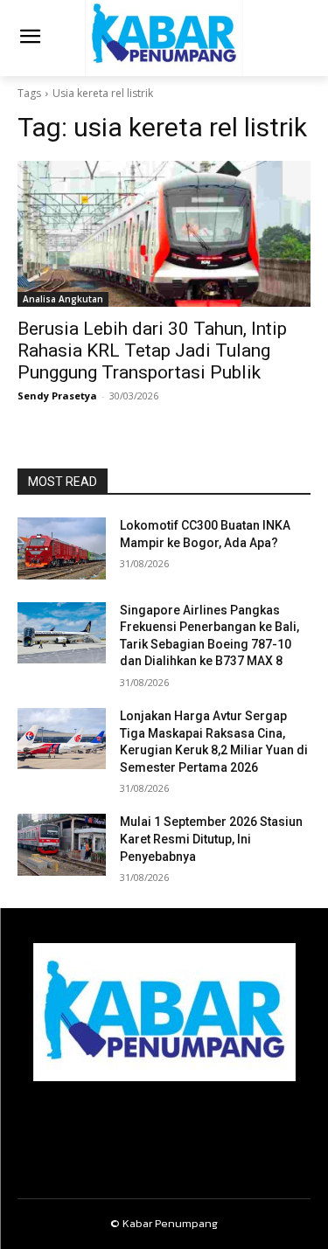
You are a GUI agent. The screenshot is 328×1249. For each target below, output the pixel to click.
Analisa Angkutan (63, 299)
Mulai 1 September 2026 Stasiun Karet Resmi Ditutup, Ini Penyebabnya (211, 839)
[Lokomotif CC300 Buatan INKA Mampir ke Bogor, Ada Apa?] (61, 548)
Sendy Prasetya (57, 395)
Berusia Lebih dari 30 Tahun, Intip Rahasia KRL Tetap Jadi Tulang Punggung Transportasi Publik (152, 350)
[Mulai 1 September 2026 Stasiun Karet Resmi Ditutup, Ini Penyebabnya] (61, 844)
